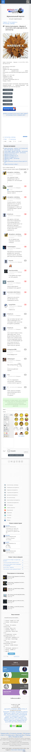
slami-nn (12, 717)
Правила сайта (21, 115)
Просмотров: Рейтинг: (16, 577)
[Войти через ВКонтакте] (11, 461)
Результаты (17, 656)
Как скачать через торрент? (21, 113)
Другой (7, 651)
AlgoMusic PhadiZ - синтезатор (11, 158)
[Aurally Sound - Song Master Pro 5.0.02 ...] (5, 585)
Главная (5, 22)
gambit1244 (10, 281)
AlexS (16, 714)
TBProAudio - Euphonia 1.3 (11, 648)
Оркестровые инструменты (13, 500)
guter (5, 714)
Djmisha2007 (6, 711)
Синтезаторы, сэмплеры (9, 23)
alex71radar (14, 722)
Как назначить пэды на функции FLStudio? (12, 569)
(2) (22, 560)
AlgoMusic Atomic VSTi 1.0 (10, 154)
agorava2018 (7, 709)
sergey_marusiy (12, 720)
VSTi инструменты (12, 22)
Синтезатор (13, 139)
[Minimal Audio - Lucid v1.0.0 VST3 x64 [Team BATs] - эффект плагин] (13, 531)
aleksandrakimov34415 (9, 719)
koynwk (11, 260)
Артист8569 (8, 722)
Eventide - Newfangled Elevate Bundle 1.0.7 (9, 642)
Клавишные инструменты (13, 487)
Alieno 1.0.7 (7, 160)
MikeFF (16, 717)
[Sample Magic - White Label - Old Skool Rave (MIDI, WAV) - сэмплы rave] (13, 546)
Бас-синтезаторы (11, 497)
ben (25, 720)
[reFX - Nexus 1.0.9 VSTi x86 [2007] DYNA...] (5, 597)
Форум (8, 520)
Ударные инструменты (12, 490)
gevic (9, 713)
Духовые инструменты (12, 495)
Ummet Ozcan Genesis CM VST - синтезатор (15, 152)
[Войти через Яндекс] (17, 461)
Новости (9, 517)
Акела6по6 (12, 714)
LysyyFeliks (12, 304)
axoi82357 (10, 186)
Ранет (17, 713)
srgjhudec (7, 717)
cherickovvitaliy (13, 270)
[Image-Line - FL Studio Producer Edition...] (5, 591)
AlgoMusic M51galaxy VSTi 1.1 (11, 157)
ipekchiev (25, 711)
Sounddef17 (23, 716)
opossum (17, 719)
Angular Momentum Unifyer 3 (11, 164)
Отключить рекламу (16, 733)
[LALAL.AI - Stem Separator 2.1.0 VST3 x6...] (5, 579)
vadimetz (13, 713)
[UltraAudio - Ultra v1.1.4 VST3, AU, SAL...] (5, 603)
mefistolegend (11, 246)
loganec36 (20, 717)
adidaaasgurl (11, 358)
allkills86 (19, 709)
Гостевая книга (9, 735)
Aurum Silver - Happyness (9, 567)
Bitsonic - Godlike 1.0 (10, 649)
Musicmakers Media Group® (18, 749)
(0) (22, 567)
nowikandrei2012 (15, 716)
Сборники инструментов (12, 502)
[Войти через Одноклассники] (22, 461)
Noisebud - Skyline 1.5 (10, 629)
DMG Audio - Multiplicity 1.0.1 (12, 637)
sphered (6, 720)
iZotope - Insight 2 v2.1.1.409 (12, 620)
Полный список (21, 722)
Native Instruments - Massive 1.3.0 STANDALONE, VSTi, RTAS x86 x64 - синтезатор (16, 149)
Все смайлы (21, 436)
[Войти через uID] (9, 461)
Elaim (5, 139)
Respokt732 (8, 716)
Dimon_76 (24, 709)
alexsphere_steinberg (13, 172)
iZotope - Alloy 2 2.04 (10, 628)
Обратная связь (20, 735)
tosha (25, 717)
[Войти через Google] (19, 461)
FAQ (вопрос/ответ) (12, 115)
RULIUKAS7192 (23, 713)
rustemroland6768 (22, 714)
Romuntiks (12, 711)
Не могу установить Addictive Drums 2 (11, 562)
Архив (15, 656)
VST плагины (10, 505)
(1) (22, 562)
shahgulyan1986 (11, 349)
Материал (18, 173)
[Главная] (15, 13)
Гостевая (9, 515)
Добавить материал (8, 113)
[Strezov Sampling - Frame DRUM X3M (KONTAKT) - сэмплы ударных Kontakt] (13, 553)
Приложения (10, 510)
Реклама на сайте (17, 737)
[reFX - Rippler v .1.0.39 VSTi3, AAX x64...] (5, 609)
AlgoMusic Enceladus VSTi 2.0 (11, 155)
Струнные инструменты (12, 492)
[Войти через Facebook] (14, 461)
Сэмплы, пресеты (11, 507)
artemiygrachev (19, 711)
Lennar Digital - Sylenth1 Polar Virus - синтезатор (16, 151)
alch (8, 714)
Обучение (9, 512)
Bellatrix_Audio (23, 719)
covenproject (14, 709)
